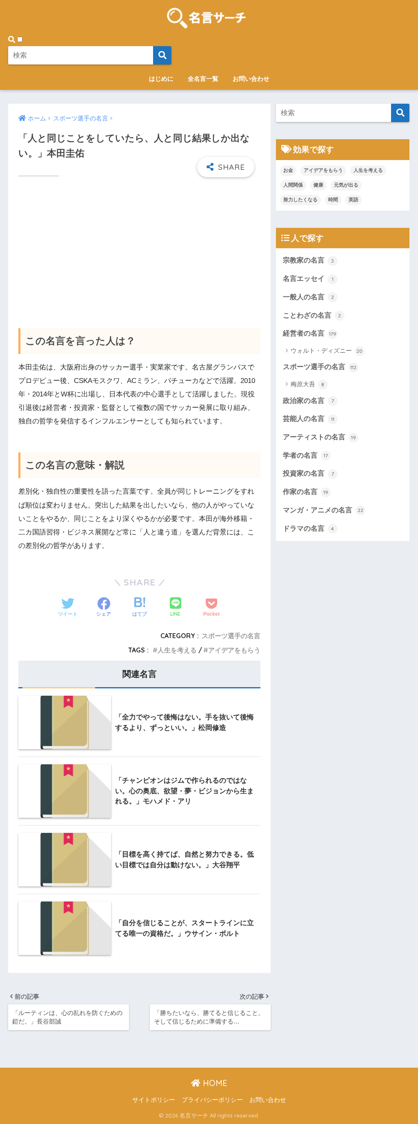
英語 (353, 200)
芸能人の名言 (308, 419)
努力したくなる (300, 200)
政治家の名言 (308, 401)
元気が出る (346, 185)
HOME (213, 1083)
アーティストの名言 (319, 437)
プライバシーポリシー (212, 1100)
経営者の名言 (309, 333)
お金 (288, 170)
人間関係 (293, 185)
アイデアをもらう (234, 650)
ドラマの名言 (308, 528)
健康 (318, 185)
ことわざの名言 (312, 315)
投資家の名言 (308, 473)
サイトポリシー (153, 1100)
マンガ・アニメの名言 (323, 510)
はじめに (161, 78)
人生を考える (177, 650)
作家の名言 (305, 492)
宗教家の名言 (308, 260)
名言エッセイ (308, 279)
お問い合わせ (251, 78)
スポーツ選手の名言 (231, 636)
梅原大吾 (308, 384)
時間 (333, 200)
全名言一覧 (203, 78)
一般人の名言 (308, 297)
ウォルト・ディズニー (327, 350)
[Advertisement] (139, 246)
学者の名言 (305, 455)
